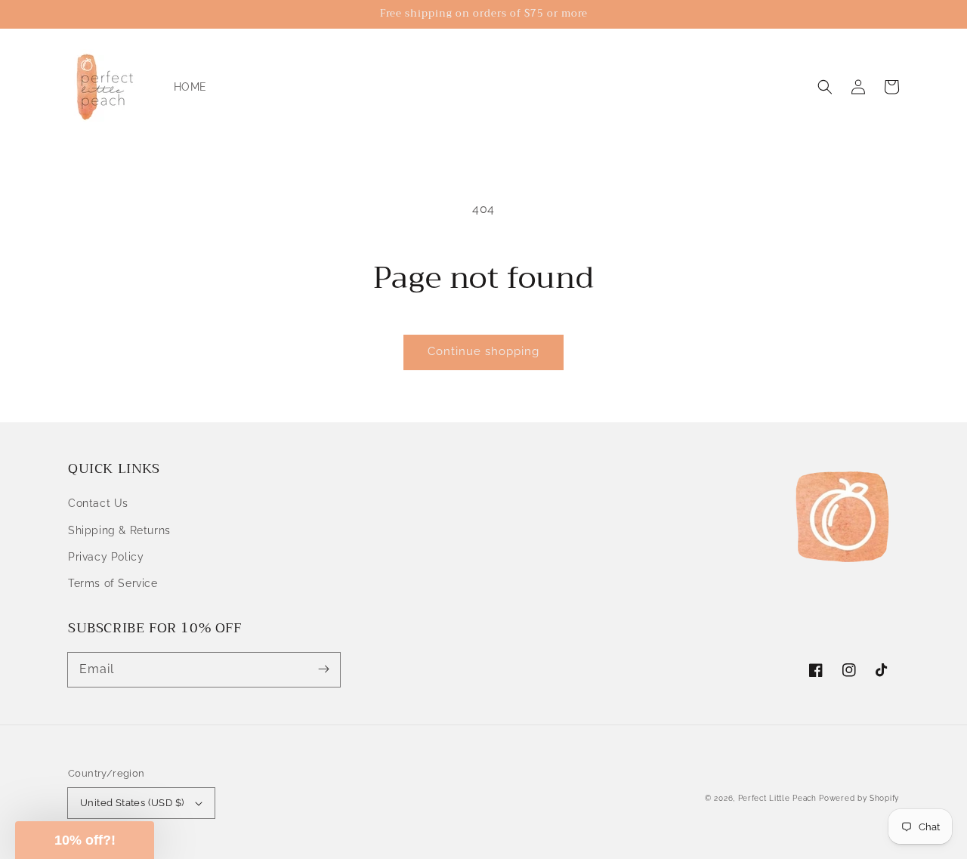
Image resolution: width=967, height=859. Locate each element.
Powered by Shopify (859, 798)
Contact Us (98, 503)
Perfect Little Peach (777, 798)
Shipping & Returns (119, 530)
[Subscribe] (323, 669)
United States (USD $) (132, 802)
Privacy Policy (106, 557)
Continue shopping (483, 351)
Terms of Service (113, 583)
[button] (825, 87)
